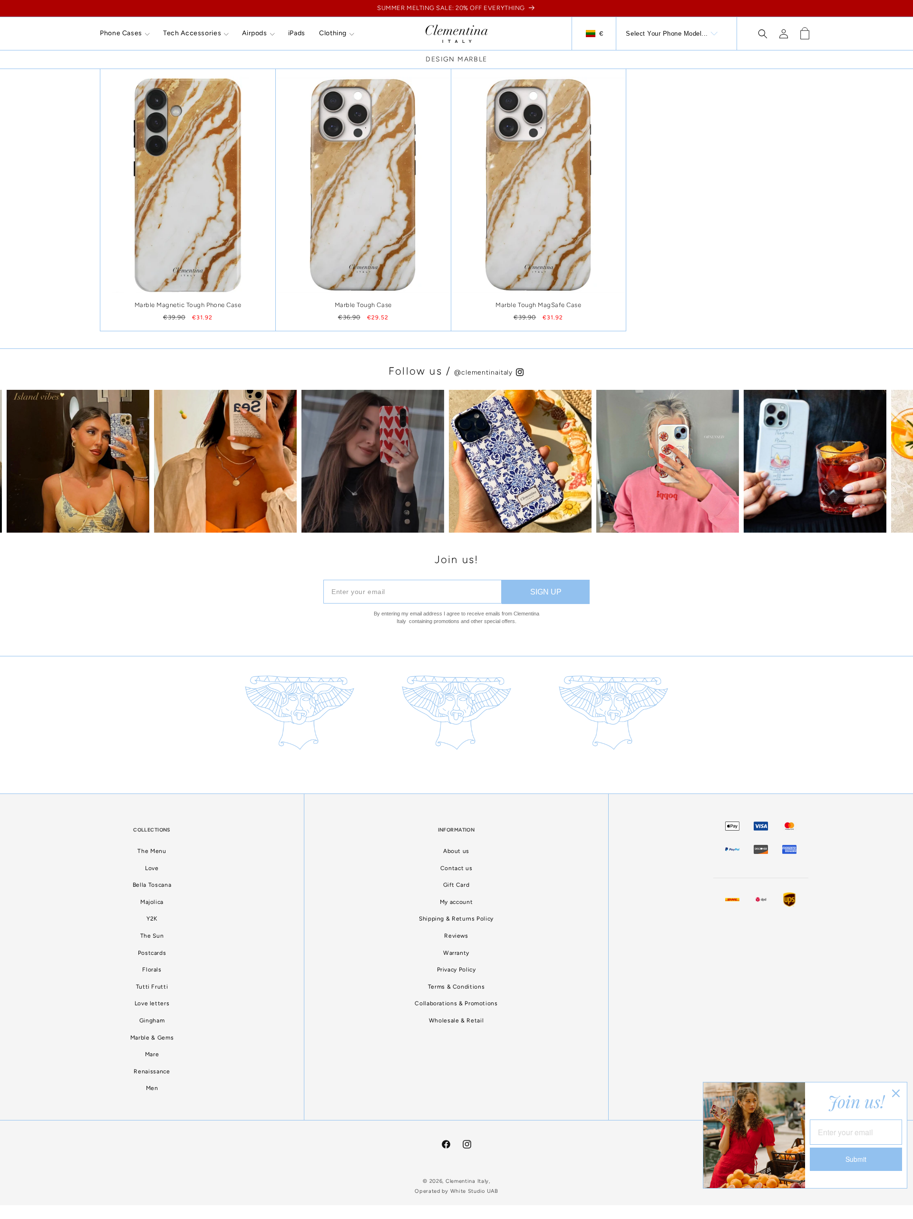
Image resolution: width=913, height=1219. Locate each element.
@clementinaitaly (484, 372)
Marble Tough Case (363, 304)
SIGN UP (546, 592)
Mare (152, 1054)
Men (152, 1088)
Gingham (152, 1020)
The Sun (152, 935)
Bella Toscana (152, 885)
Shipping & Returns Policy (456, 918)
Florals (151, 969)
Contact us (456, 868)
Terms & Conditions (456, 986)
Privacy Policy (456, 969)
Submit (855, 1159)
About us (456, 851)
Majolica (152, 902)
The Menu (151, 851)
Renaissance (152, 1071)
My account (456, 902)
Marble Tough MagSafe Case (538, 304)
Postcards (152, 953)
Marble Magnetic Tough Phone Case (188, 304)
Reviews (456, 935)
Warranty (456, 953)
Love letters (152, 1003)
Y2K (151, 918)
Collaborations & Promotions (456, 1003)
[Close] (895, 1093)
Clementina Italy (467, 1181)
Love (152, 868)
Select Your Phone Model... (667, 33)
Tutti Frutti (152, 986)
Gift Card (456, 885)
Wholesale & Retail (456, 1020)
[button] (124, 33)
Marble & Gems (152, 1037)
